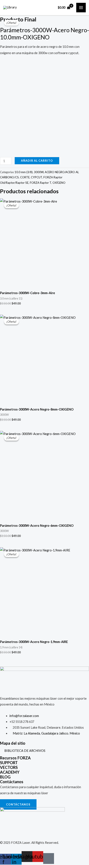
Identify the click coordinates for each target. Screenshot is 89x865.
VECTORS (9, 767)
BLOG (5, 777)
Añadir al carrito (37, 160)
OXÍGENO (58, 182)
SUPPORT (9, 762)
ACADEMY (9, 772)
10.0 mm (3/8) (23, 172)
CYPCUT (36, 177)
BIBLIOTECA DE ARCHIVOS (24, 750)
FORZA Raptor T (40, 182)
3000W (38, 172)
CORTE (25, 177)
